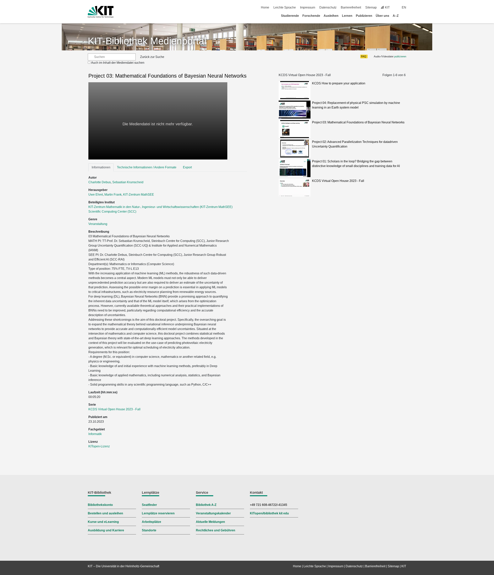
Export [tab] (187, 167)
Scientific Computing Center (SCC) (112, 211)
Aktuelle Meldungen (210, 521)
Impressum (307, 7)
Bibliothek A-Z (206, 504)
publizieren (400, 56)
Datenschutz (328, 7)
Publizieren (364, 15)
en (404, 7)
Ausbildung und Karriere (106, 530)
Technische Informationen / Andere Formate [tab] (146, 167)
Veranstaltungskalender (213, 513)
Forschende (311, 15)
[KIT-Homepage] (100, 12)
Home (265, 7)
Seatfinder (149, 504)
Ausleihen (331, 15)
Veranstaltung (97, 224)
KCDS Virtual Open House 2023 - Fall (114, 409)
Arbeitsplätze (151, 521)
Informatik (95, 434)
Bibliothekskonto (100, 504)
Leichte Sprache (284, 7)
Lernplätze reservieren (158, 513)
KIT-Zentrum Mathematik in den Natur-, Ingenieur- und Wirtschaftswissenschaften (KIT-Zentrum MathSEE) (160, 207)
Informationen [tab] (101, 167)
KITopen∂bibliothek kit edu (269, 513)
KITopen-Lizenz (99, 446)
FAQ (363, 56)
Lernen (347, 15)
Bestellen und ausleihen (105, 513)
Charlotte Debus (99, 182)
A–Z (396, 15)
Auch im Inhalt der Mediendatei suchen (117, 62)
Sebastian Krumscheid (127, 182)
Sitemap (371, 7)
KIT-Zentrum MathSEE (138, 194)
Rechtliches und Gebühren (215, 530)
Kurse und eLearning (103, 521)
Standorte (149, 530)
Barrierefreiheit (351, 7)
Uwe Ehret (95, 194)
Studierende (290, 15)
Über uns (382, 15)
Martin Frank (113, 194)
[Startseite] (404, 16)
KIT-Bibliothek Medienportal (147, 41)
